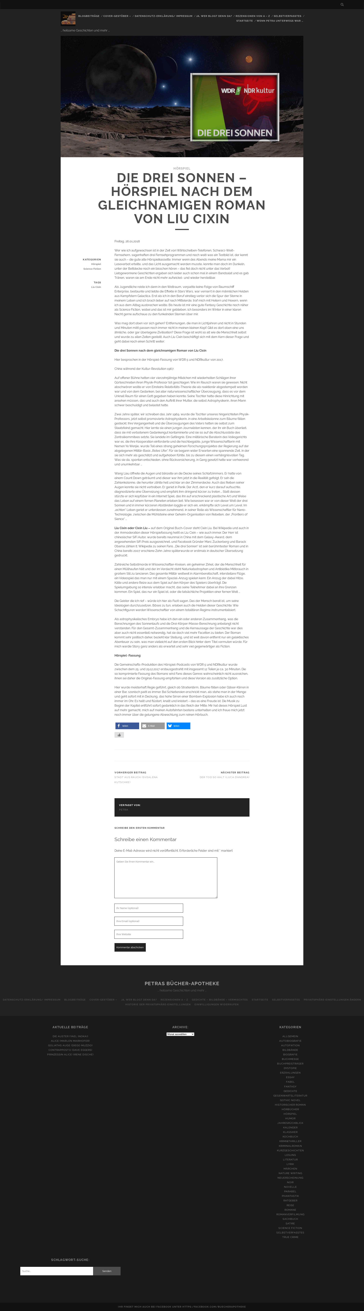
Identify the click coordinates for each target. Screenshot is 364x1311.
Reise (290, 1205)
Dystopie (290, 1068)
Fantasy (290, 1086)
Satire (290, 1223)
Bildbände (290, 1050)
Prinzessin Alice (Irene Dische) (70, 1054)
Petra (123, 809)
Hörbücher (290, 1109)
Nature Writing (290, 1173)
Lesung (290, 1155)
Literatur (290, 1159)
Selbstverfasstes (288, 16)
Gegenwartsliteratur (290, 1095)
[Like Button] (119, 735)
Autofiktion (290, 1045)
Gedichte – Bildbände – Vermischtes (220, 999)
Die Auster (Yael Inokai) (70, 1036)
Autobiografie (290, 1040)
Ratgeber (290, 1200)
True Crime (290, 1237)
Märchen (290, 1168)
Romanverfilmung (290, 1214)
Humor (290, 1118)
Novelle (290, 1186)
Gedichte (290, 1091)
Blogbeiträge (89, 16)
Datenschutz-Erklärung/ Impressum (163, 16)
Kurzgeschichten (290, 1150)
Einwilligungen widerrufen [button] (217, 1004)
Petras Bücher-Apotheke (182, 983)
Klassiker (290, 1132)
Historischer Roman (290, 1104)
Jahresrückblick (290, 1123)
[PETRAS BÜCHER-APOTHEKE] (68, 24)
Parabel (290, 1191)
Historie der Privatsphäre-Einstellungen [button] (158, 1004)
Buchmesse (290, 1059)
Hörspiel (181, 168)
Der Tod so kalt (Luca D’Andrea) (224, 777)
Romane (290, 1209)
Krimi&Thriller (290, 1141)
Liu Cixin (96, 287)
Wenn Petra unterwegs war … (280, 20)
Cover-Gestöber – (117, 16)
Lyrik (290, 1164)
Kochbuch (290, 1136)
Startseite (244, 20)
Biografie (290, 1054)
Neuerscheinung (290, 1177)
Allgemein (290, 1036)
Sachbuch (290, 1219)
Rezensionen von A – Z (253, 16)
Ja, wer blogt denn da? (214, 16)
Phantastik (290, 1196)
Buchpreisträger (290, 1063)
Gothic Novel (290, 1100)
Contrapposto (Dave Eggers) (70, 1050)
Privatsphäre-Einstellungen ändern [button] (332, 999)
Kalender (290, 1127)
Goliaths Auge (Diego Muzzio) (70, 1045)
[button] (127, 726)
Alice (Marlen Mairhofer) (70, 1040)
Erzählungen (290, 1072)
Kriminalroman (290, 1145)
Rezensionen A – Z (174, 999)
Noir (290, 1182)
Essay (290, 1077)
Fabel (290, 1081)
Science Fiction (92, 268)
